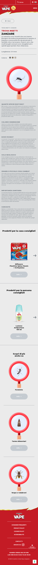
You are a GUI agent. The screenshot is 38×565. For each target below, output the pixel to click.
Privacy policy (19, 528)
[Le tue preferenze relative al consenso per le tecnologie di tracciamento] (34, 561)
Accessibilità (19, 534)
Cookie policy (19, 531)
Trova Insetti (5, 28)
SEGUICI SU (17, 544)
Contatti (19, 541)
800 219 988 (25, 552)
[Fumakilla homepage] (19, 516)
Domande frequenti (19, 525)
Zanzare (13, 28)
